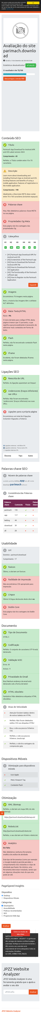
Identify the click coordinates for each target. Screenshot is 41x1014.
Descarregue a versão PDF (14, 79)
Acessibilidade (9, 908)
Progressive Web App (12, 916)
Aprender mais (9, 9)
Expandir (33, 285)
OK (33, 3)
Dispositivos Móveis (11, 898)
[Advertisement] (20, 106)
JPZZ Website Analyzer (11, 1011)
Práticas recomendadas (13, 911)
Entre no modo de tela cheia (20, 933)
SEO (5, 913)
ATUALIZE (31, 65)
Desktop (7, 896)
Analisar (6, 926)
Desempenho (9, 906)
